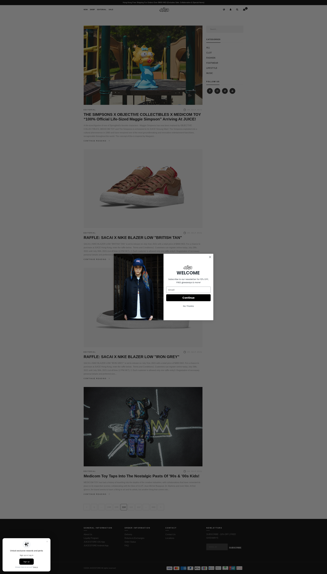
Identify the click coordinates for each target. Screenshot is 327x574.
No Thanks (188, 306)
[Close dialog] (210, 257)
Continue (188, 298)
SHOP (92, 9)
